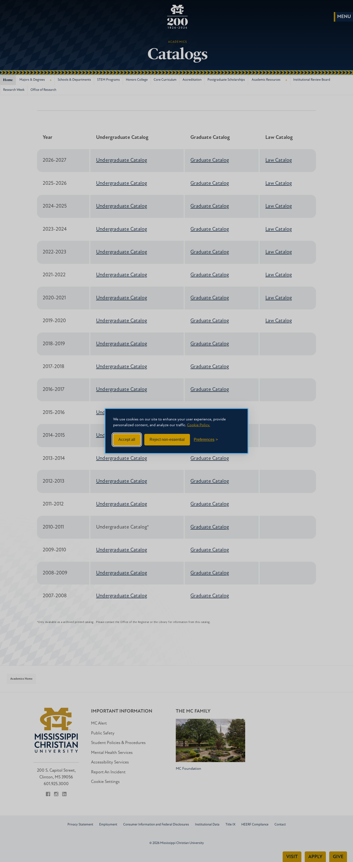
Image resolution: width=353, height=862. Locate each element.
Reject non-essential (167, 439)
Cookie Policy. (198, 425)
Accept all (126, 439)
